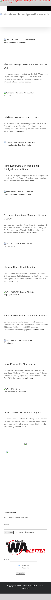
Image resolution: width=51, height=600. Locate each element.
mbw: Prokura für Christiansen (20, 364)
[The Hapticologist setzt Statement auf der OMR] (25, 49)
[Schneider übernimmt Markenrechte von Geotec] (25, 201)
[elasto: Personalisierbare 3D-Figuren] (25, 398)
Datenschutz (38, 586)
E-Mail (6, 560)
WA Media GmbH (23, 586)
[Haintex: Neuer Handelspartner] (25, 252)
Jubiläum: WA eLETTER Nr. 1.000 (21, 117)
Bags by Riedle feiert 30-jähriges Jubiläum (26, 315)
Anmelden (25, 565)
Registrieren (29, 532)
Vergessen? (19, 532)
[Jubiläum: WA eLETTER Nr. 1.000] (25, 102)
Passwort (7, 524)
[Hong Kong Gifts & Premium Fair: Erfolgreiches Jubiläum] (25, 151)
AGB (31, 586)
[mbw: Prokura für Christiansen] (25, 349)
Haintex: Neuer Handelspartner (20, 267)
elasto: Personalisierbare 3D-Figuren (23, 412)
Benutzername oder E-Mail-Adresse (17, 518)
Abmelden (25, 568)
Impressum (25, 588)
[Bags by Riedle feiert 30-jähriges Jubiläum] (25, 301)
